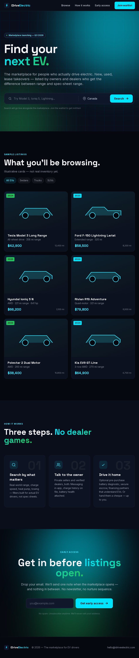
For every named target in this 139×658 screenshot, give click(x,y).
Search (119, 98)
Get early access (91, 603)
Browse (65, 5)
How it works (82, 5)
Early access (102, 5)
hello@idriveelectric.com (121, 647)
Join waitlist (124, 5)
